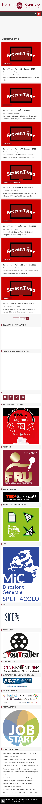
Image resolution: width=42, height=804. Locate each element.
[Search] (35, 14)
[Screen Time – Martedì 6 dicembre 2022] (21, 172)
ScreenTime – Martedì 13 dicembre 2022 (19, 149)
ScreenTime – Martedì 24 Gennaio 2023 (19, 69)
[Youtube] (23, 397)
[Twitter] (17, 397)
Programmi (7, 182)
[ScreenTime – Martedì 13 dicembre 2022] (21, 134)
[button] (3, 14)
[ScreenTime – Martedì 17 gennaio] (21, 95)
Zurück (16, 319)
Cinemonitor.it (11, 749)
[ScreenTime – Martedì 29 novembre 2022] (21, 211)
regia (16, 72)
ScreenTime (7, 63)
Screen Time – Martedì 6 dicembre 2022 (19, 188)
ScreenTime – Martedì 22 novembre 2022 (19, 265)
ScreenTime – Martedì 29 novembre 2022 (19, 226)
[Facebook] (5, 397)
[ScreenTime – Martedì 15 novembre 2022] (21, 288)
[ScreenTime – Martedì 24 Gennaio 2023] (21, 54)
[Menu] (3, 14)
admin (17, 113)
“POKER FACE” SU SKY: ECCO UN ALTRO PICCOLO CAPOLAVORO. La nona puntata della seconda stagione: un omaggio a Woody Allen (20, 762)
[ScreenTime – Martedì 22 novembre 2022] (21, 250)
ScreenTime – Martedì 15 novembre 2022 (19, 303)
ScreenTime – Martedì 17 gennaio (16, 110)
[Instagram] (11, 397)
